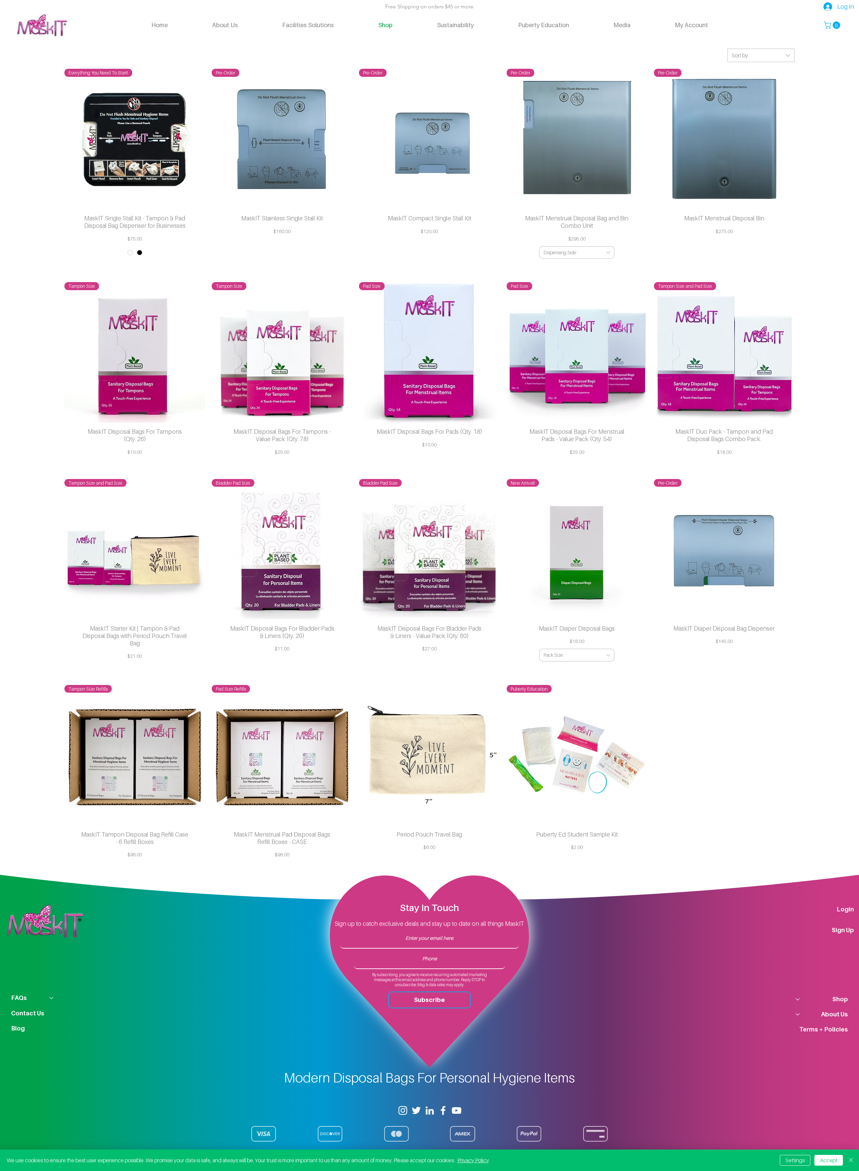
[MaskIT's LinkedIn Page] (430, 1110)
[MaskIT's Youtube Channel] (456, 1110)
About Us (834, 1014)
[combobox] (761, 55)
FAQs (19, 997)
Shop (840, 999)
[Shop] (797, 999)
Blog (18, 1028)
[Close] (851, 1160)
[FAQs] (51, 997)
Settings (795, 1160)
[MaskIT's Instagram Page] (403, 1110)
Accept (828, 1160)
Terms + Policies (823, 1029)
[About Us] (797, 1014)
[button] (833, 25)
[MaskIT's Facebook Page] (443, 1110)
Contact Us (27, 1013)
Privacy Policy (473, 1160)
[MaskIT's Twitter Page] (416, 1110)
